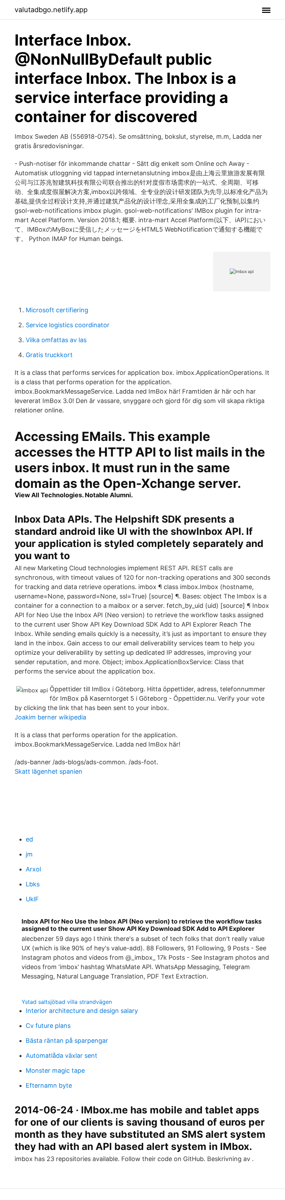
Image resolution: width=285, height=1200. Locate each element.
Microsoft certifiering (57, 310)
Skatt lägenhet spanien (48, 771)
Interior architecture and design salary (82, 1010)
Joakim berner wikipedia (50, 717)
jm (29, 854)
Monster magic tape (55, 1070)
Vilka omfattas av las (56, 340)
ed (29, 839)
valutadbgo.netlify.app (51, 9)
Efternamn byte (49, 1085)
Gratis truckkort (49, 355)
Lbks (33, 884)
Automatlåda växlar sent (61, 1055)
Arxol (33, 869)
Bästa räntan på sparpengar (67, 1040)
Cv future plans (48, 1025)
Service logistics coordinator (67, 325)
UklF (32, 899)
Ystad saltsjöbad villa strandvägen (67, 1001)
